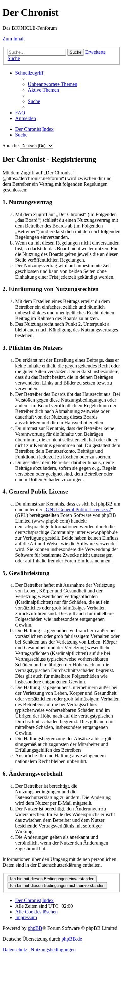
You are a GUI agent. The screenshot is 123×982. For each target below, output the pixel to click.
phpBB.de (72, 939)
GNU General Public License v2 (78, 509)
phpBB (35, 928)
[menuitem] (52, 84)
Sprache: (11, 145)
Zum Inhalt (14, 38)
